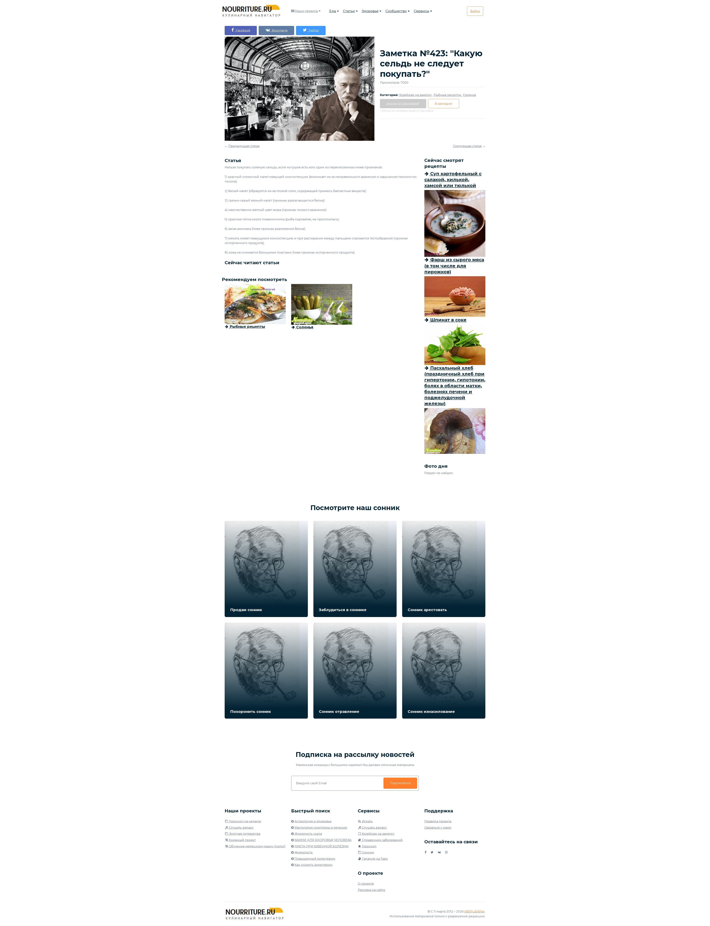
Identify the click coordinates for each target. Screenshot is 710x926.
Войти (475, 11)
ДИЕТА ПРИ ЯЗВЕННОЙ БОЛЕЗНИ (322, 846)
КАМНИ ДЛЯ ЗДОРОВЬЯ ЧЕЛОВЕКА (323, 840)
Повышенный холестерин (315, 859)
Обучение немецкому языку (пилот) (256, 846)
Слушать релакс (240, 827)
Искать (367, 821)
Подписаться (400, 783)
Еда (332, 11)
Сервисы (421, 11)
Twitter (313, 30)
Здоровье (370, 11)
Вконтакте (279, 30)
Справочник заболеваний (382, 840)
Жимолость (304, 852)
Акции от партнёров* (403, 103)
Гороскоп (368, 846)
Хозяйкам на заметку (377, 834)
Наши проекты (306, 11)
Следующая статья (467, 146)
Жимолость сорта (308, 834)
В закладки (443, 103)
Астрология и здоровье (313, 821)
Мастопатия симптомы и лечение (321, 827)
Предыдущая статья (244, 146)
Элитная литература (244, 834)
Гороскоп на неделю (244, 821)
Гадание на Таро (374, 859)
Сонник (367, 852)
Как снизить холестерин (313, 865)
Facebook (242, 30)
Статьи (349, 11)
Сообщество (396, 11)
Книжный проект (242, 840)
